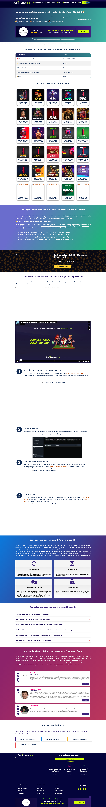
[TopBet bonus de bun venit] (23, 114)
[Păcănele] (63, 2)
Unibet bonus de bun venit (83, 141)
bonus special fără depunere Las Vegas (53, 226)
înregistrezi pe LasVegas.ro (74, 373)
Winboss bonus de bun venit (68, 179)
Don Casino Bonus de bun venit (68, 122)
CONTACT (57, 788)
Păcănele (66, 2)
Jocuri (59, 2)
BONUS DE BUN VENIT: (52, 803)
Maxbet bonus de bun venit (68, 160)
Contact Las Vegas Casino (27, 739)
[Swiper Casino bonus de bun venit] (38, 114)
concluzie (90, 43)
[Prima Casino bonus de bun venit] (53, 171)
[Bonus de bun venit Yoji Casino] (23, 190)
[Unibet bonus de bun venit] (83, 133)
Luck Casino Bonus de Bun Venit (38, 198)
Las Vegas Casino (33, 5)
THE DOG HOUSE (21, 793)
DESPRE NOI (57, 787)
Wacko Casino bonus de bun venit (53, 141)
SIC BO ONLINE (39, 791)
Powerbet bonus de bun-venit (53, 160)
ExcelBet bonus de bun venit (68, 198)
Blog (80, 2)
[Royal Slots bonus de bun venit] (23, 152)
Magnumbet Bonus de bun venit (53, 198)
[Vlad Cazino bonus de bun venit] (68, 133)
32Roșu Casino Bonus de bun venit (53, 122)
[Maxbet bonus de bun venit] (68, 152)
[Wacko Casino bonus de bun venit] (53, 133)
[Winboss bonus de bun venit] (68, 171)
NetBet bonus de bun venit (83, 160)
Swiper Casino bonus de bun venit (38, 122)
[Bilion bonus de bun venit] (23, 95)
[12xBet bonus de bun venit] (83, 95)
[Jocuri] (57, 2)
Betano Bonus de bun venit (23, 141)
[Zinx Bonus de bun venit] (53, 95)
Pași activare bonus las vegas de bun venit (35, 43)
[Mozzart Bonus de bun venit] (23, 171)
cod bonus (85, 226)
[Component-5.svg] (85, 789)
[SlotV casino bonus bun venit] (83, 171)
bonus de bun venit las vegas (19, 43)
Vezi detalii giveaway (69, 761)
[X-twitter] (80, 789)
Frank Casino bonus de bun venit (38, 179)
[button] (90, 797)
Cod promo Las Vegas (52, 739)
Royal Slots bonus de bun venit (23, 160)
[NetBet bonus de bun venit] (83, 152)
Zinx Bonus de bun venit (53, 103)
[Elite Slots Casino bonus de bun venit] (83, 190)
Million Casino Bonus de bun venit (83, 122)
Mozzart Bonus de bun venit (23, 179)
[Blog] (78, 2)
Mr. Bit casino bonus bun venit (38, 141)
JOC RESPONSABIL (58, 793)
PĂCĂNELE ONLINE (40, 787)
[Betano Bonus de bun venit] (23, 133)
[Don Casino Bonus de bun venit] (68, 114)
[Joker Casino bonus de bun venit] (38, 95)
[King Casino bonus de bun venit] (68, 95)
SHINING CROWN (21, 787)
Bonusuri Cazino (50, 2)
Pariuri (74, 2)
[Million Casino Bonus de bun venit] (83, 114)
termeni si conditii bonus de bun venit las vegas (55, 43)
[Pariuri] (71, 2)
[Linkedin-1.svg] (18, 681)
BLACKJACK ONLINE (40, 790)
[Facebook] (78, 789)
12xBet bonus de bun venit (82, 103)
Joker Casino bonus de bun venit (38, 103)
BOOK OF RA (20, 791)
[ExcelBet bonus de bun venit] (68, 190)
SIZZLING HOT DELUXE (22, 788)
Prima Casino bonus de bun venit (53, 179)
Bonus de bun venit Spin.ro (38, 160)
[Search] (93, 2)
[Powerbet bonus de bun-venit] (53, 152)
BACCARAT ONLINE (40, 793)
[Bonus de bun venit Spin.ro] (38, 152)
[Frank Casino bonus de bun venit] (38, 171)
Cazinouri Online (38, 2)
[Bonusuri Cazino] (45, 2)
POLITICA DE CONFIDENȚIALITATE (61, 791)
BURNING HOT (21, 790)
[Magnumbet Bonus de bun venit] (53, 190)
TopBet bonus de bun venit (23, 122)
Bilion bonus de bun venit (23, 103)
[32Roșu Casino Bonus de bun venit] (53, 114)
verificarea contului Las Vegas (33, 435)
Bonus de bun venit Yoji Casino (23, 198)
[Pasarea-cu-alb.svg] (18, 676)
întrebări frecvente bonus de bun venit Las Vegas (76, 43)
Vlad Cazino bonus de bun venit (68, 141)
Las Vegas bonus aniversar (79, 739)
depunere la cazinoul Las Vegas (59, 466)
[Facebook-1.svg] (18, 674)
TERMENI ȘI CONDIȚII (59, 790)
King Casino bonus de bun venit (68, 103)
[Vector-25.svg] (83, 789)
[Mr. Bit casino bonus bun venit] (38, 133)
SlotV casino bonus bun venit (83, 179)
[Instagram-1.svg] (18, 679)
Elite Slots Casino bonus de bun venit (83, 198)
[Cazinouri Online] (33, 2)
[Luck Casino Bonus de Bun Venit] (38, 190)
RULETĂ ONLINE (39, 788)
